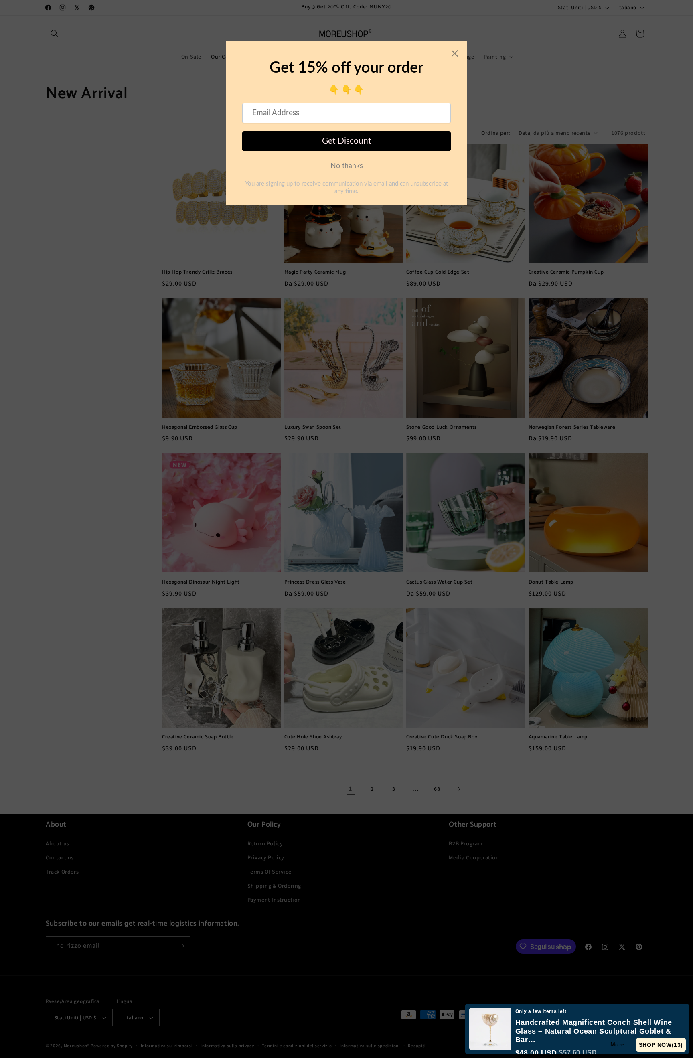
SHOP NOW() (661, 1045)
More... (620, 1044)
